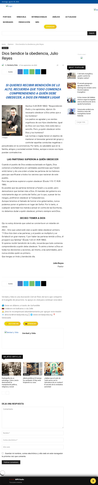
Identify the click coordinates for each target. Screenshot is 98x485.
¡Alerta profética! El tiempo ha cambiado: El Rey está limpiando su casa (32, 380)
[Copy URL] (43, 71)
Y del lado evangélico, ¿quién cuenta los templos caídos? (85, 76)
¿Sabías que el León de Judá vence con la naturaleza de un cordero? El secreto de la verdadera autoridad (53, 382)
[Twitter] (94, 1)
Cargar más (81, 122)
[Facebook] (87, 1)
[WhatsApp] (31, 71)
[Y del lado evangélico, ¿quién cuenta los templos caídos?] (71, 76)
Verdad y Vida (12, 65)
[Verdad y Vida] (3, 65)
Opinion (11, 44)
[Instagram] (91, 1)
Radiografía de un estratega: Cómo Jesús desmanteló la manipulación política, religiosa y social (10, 382)
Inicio (4, 44)
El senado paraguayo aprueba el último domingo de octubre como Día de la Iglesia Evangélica (86, 88)
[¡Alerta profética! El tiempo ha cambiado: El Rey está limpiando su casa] (32, 369)
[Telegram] (37, 71)
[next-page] (7, 393)
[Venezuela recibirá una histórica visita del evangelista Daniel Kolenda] (71, 111)
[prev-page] (3, 393)
